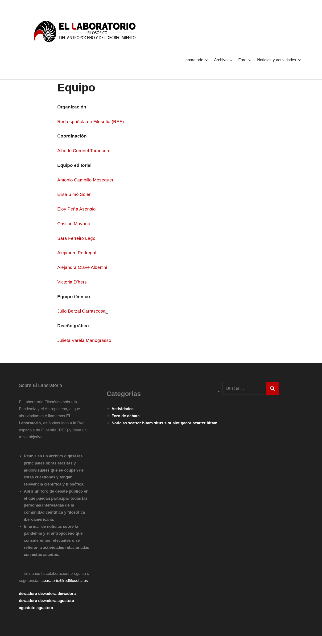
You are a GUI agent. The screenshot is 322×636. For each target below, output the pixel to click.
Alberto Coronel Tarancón (83, 150)
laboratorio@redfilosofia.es (64, 580)
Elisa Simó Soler (74, 194)
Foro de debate (125, 416)
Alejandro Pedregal (76, 252)
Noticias (119, 423)
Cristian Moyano (73, 223)
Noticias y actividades (276, 60)
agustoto (66, 600)
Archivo (220, 60)
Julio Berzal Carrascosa (81, 311)
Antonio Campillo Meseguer (85, 179)
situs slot (163, 423)
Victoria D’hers (72, 281)
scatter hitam (141, 423)
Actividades (122, 409)
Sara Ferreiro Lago (76, 238)
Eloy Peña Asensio (76, 208)
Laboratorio (193, 60)
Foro (242, 60)
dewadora (28, 593)
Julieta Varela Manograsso (84, 340)
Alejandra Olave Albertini (82, 267)
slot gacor (183, 423)
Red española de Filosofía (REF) (90, 121)
